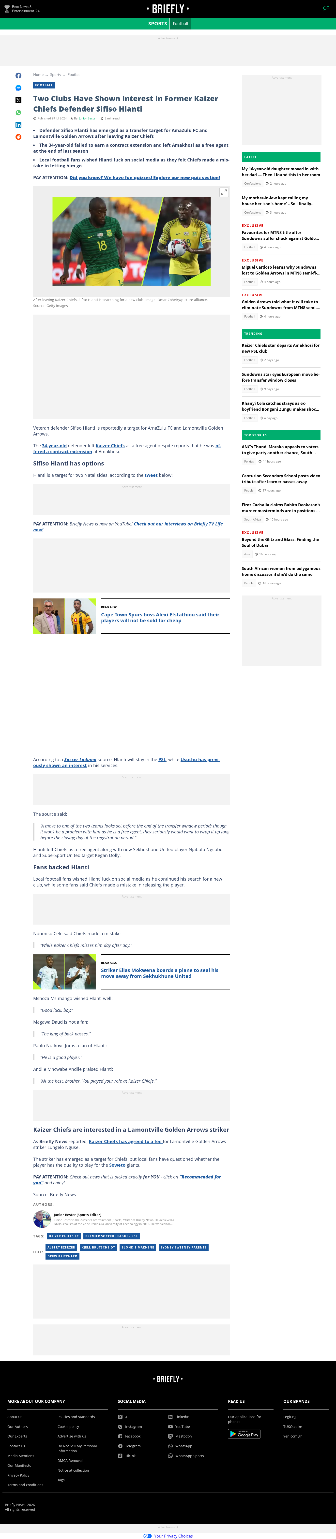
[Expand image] (224, 192)
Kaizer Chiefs (110, 446)
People (249, 490)
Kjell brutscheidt (98, 1247)
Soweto (117, 1165)
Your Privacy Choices (173, 1536)
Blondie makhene (138, 1247)
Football (180, 23)
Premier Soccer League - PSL (111, 1236)
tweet (151, 475)
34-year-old (54, 446)
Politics (249, 461)
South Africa (252, 519)
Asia (247, 554)
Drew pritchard (62, 1256)
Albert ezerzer (61, 1247)
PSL (162, 759)
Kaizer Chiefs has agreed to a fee (126, 1141)
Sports (157, 23)
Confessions (252, 183)
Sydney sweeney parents (184, 1247)
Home (38, 74)
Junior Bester (88, 118)
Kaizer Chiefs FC (64, 1236)
